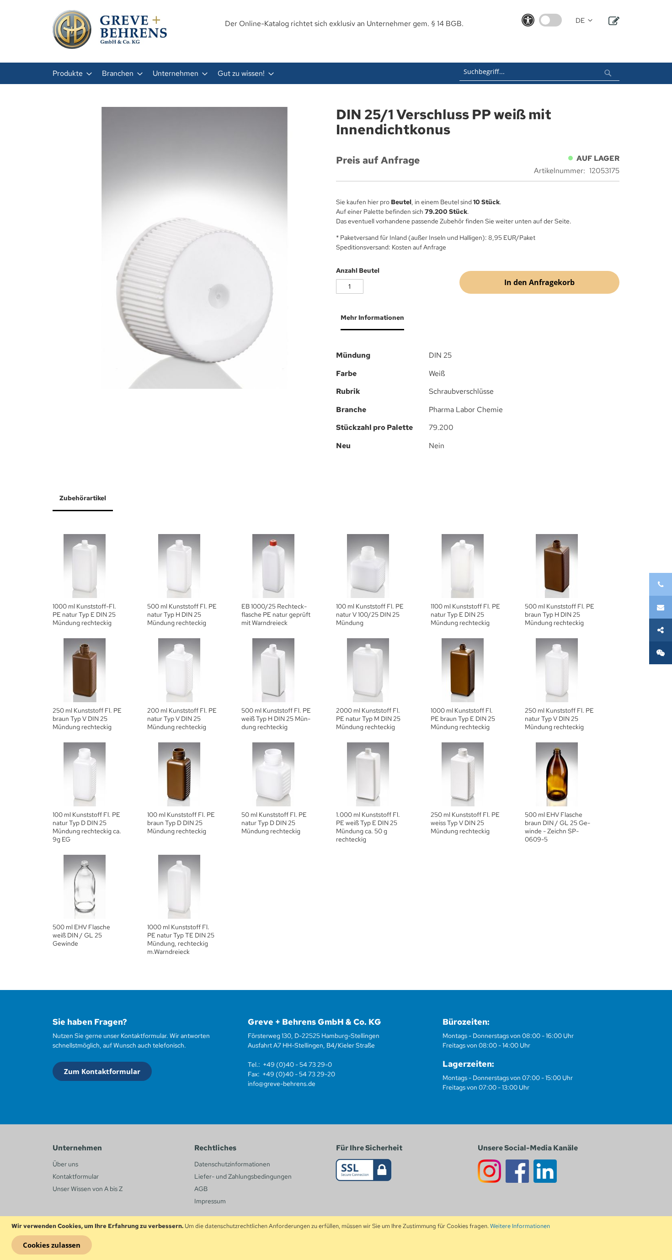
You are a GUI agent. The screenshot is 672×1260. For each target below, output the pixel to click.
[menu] (216, 73)
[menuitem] (69, 73)
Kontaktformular (76, 1176)
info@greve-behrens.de (281, 1084)
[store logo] (110, 29)
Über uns (65, 1164)
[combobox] (539, 72)
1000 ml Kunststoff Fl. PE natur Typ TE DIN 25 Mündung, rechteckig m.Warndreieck (180, 939)
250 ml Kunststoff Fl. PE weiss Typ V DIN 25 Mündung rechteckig (465, 822)
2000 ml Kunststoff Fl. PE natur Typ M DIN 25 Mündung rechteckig (368, 718)
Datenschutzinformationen (232, 1164)
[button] (584, 21)
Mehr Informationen (372, 317)
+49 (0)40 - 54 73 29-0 (297, 1064)
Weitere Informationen (520, 1226)
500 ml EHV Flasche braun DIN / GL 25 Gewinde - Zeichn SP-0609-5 (557, 826)
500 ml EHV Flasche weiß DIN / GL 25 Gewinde (81, 935)
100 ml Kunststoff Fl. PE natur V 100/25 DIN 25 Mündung (370, 614)
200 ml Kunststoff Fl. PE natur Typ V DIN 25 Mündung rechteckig (182, 718)
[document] (337, 1238)
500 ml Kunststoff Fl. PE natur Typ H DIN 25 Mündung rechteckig (182, 614)
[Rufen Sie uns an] (660, 584)
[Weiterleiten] (660, 630)
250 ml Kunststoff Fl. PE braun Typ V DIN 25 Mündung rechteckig (87, 718)
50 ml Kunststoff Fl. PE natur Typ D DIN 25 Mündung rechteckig (274, 822)
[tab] (370, 321)
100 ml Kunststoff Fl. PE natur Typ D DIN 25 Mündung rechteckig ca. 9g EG (87, 826)
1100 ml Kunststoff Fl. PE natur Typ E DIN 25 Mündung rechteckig (465, 614)
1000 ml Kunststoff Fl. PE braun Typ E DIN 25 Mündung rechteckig (463, 718)
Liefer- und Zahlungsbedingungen (243, 1176)
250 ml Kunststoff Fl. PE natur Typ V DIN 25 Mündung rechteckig (559, 718)
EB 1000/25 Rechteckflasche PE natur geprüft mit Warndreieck (275, 614)
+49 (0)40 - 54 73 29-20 (298, 1074)
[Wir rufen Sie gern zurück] (660, 652)
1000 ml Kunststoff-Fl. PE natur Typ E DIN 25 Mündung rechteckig (84, 614)
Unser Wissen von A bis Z (88, 1189)
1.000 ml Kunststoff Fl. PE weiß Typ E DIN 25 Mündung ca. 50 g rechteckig (368, 826)
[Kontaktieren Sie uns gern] (660, 607)
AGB (201, 1189)
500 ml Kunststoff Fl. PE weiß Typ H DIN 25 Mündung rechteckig (276, 718)
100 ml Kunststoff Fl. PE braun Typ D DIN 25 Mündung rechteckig (181, 822)
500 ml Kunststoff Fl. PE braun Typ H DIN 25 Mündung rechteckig (559, 614)
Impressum (210, 1201)
